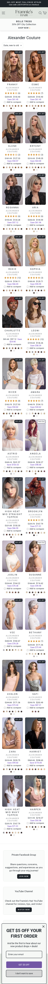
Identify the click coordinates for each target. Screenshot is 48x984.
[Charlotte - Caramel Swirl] (13, 348)
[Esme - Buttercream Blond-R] (35, 106)
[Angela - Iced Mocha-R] (38, 471)
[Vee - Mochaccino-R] (10, 650)
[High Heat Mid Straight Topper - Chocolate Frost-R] (10, 535)
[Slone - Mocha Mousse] (11, 170)
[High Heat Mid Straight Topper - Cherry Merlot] (7, 535)
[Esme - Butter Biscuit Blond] (33, 106)
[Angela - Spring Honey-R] (35, 474)
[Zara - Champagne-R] (7, 769)
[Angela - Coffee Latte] (30, 471)
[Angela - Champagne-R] (27, 471)
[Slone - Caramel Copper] (16, 167)
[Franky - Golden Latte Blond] (21, 106)
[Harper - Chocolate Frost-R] (33, 827)
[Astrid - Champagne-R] (4, 471)
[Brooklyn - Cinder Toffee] (35, 533)
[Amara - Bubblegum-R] (30, 413)
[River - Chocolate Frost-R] (18, 413)
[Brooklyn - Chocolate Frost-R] (33, 533)
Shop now (23, 28)
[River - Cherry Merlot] (16, 413)
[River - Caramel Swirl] (13, 413)
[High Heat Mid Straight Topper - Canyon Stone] (4, 535)
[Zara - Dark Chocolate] (18, 769)
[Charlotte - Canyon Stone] (10, 348)
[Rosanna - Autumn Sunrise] (4, 229)
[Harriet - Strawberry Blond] (41, 769)
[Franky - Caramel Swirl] (18, 106)
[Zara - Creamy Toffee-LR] (13, 769)
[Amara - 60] (27, 413)
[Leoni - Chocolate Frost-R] (41, 352)
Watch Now (24, 910)
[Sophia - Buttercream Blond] (30, 290)
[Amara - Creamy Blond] (41, 413)
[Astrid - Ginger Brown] (18, 471)
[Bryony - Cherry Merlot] (38, 167)
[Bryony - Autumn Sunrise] (27, 167)
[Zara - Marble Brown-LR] (11, 772)
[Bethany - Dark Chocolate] (38, 654)
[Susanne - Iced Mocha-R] (41, 592)
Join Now (24, 876)
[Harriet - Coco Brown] (35, 769)
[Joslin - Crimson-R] (16, 592)
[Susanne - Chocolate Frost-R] (30, 592)
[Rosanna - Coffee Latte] (21, 229)
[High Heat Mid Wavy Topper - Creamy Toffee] (18, 833)
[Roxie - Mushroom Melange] (21, 290)
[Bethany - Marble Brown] (44, 654)
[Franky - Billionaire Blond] (7, 106)
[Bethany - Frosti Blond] (41, 654)
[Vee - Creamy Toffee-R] (21, 650)
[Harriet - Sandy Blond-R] (38, 769)
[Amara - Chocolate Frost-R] (35, 413)
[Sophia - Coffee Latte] (34, 293)
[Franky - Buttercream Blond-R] (13, 106)
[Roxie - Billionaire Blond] (7, 290)
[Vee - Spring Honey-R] (13, 650)
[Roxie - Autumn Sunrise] (4, 290)
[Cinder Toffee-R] (37, 354)
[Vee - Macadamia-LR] (7, 650)
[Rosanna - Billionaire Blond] (7, 229)
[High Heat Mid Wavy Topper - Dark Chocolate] (21, 833)
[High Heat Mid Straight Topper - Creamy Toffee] (18, 535)
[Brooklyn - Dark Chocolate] (34, 535)
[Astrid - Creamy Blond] (13, 471)
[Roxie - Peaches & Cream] (11, 293)
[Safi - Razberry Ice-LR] (38, 712)
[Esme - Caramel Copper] (38, 106)
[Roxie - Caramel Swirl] (13, 290)
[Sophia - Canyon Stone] (33, 290)
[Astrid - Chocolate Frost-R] (7, 471)
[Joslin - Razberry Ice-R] (18, 592)
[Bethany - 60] (27, 654)
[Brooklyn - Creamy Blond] (41, 533)
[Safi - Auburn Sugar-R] (33, 712)
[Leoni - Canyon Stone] (33, 352)
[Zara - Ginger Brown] (21, 769)
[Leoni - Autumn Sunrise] (27, 352)
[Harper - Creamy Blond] (38, 827)
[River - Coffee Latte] (11, 416)
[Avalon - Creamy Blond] (16, 712)
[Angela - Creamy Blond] (33, 471)
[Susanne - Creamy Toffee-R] (35, 592)
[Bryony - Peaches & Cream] (34, 170)
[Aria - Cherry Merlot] (41, 229)
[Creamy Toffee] (37, 231)
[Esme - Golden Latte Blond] (44, 106)
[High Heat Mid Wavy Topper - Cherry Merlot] (7, 833)
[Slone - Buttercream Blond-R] (13, 167)
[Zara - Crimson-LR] (16, 769)
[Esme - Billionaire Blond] (30, 106)
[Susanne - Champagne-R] (27, 592)
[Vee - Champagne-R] (16, 650)
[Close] (43, 926)
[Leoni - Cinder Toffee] (44, 352)
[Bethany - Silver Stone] (34, 656)
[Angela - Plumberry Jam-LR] (44, 471)
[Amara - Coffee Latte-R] (38, 413)
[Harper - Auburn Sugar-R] (27, 827)
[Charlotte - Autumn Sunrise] (4, 348)
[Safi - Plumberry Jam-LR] (35, 712)
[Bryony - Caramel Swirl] (35, 167)
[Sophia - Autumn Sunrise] (27, 290)
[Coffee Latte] (37, 293)
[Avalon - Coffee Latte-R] (13, 712)
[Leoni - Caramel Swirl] (35, 352)
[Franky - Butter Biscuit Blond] (10, 106)
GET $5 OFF (24, 965)
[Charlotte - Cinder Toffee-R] (21, 348)
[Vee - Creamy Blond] (18, 650)
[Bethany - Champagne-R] (30, 654)
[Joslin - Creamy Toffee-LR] (10, 592)
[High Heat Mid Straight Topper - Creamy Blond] (16, 535)
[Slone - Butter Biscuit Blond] (10, 167)
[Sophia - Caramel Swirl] (35, 290)
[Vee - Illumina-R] (4, 650)
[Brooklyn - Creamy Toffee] (44, 533)
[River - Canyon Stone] (10, 413)
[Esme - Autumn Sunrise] (27, 106)
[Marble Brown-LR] (14, 772)
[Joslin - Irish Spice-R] (13, 592)
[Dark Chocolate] (37, 416)
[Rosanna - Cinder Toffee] (18, 229)
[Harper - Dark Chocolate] (44, 827)
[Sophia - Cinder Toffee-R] (44, 290)
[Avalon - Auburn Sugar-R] (4, 712)
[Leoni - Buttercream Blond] (30, 352)
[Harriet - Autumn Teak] (30, 769)
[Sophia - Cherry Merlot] (38, 290)
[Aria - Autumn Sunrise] (27, 229)
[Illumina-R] (14, 474)
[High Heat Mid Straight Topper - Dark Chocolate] (21, 535)
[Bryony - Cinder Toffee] (41, 167)
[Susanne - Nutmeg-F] (44, 592)
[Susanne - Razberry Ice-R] (34, 595)
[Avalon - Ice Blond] (11, 714)
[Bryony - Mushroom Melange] (44, 167)
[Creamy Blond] (14, 231)
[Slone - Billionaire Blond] (7, 167)
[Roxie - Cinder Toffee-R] (18, 290)
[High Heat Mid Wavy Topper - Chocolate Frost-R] (10, 833)
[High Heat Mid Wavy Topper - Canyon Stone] (4, 833)
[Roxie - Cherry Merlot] (16, 290)
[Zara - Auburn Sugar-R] (4, 769)
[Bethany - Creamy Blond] (33, 654)
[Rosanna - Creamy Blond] (11, 231)
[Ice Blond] (14, 714)
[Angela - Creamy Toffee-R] (35, 471)
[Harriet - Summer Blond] (44, 769)
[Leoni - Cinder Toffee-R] (34, 354)
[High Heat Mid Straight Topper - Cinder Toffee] (13, 535)
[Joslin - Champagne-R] (7, 592)
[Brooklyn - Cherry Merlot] (30, 533)
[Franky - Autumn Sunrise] (4, 106)
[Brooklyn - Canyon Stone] (27, 533)
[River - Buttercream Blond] (7, 413)
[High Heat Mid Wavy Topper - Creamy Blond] (16, 833)
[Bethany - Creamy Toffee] (35, 654)
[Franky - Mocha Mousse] (11, 108)
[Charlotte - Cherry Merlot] (16, 348)
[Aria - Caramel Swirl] (38, 229)
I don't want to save (24, 973)
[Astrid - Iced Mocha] (21, 471)
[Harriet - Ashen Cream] (27, 769)
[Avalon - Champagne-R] (7, 712)
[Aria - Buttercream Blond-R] (33, 229)
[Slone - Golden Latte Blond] (21, 167)
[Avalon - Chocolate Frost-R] (10, 712)
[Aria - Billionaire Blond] (30, 229)
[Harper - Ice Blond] (34, 829)
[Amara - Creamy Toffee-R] (44, 413)
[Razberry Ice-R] (37, 595)
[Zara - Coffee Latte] (10, 769)
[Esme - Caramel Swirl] (41, 106)
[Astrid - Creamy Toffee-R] (16, 471)
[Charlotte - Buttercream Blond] (7, 348)
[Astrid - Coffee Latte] (10, 471)
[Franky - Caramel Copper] (16, 106)
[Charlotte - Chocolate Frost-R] (18, 348)
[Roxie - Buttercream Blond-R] (10, 290)
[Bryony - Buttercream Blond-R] (33, 167)
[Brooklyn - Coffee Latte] (38, 533)
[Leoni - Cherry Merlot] (38, 352)
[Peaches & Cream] (37, 170)
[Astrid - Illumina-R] (11, 474)
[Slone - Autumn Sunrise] (4, 167)
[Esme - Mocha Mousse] (34, 108)
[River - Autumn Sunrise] (4, 413)
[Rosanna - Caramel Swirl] (16, 229)
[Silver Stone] (37, 656)
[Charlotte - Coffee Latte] (11, 351)
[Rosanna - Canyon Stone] (13, 229)
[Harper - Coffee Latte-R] (35, 827)
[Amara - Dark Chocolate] (34, 416)
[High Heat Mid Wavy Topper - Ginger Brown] (11, 835)
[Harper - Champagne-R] (30, 827)
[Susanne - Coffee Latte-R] (33, 592)
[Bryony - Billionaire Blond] (30, 167)
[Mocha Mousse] (14, 108)
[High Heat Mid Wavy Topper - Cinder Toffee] (13, 833)
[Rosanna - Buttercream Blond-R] (10, 229)
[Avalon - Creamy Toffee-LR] (18, 712)
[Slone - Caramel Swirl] (18, 167)
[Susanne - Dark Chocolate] (38, 592)
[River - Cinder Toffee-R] (21, 413)
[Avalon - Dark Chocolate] (21, 712)
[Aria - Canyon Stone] (35, 229)
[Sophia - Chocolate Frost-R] (41, 290)
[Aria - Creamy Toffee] (34, 231)
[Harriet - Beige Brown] (33, 769)
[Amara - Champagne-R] (33, 413)
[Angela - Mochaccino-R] (41, 471)
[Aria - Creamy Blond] (44, 229)
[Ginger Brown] (14, 537)
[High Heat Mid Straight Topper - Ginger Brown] (11, 537)
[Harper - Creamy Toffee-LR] (41, 827)
